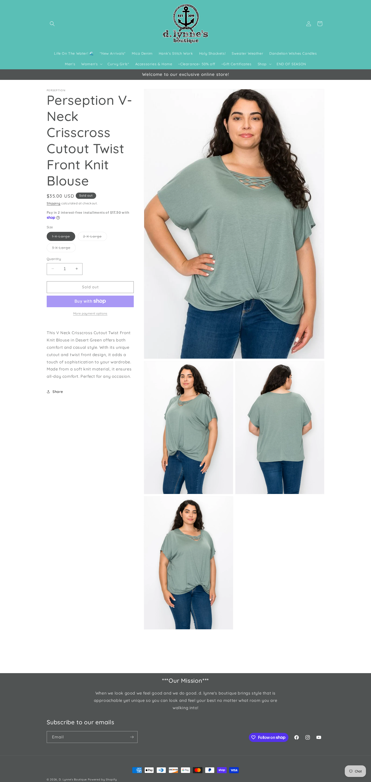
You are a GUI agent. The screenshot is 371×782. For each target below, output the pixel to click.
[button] (52, 23)
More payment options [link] (90, 313)
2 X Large (95, 237)
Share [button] (57, 391)
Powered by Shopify (102, 779)
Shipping (54, 203)
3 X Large (64, 248)
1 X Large (63, 237)
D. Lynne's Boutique (73, 779)
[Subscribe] (131, 737)
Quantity (54, 259)
